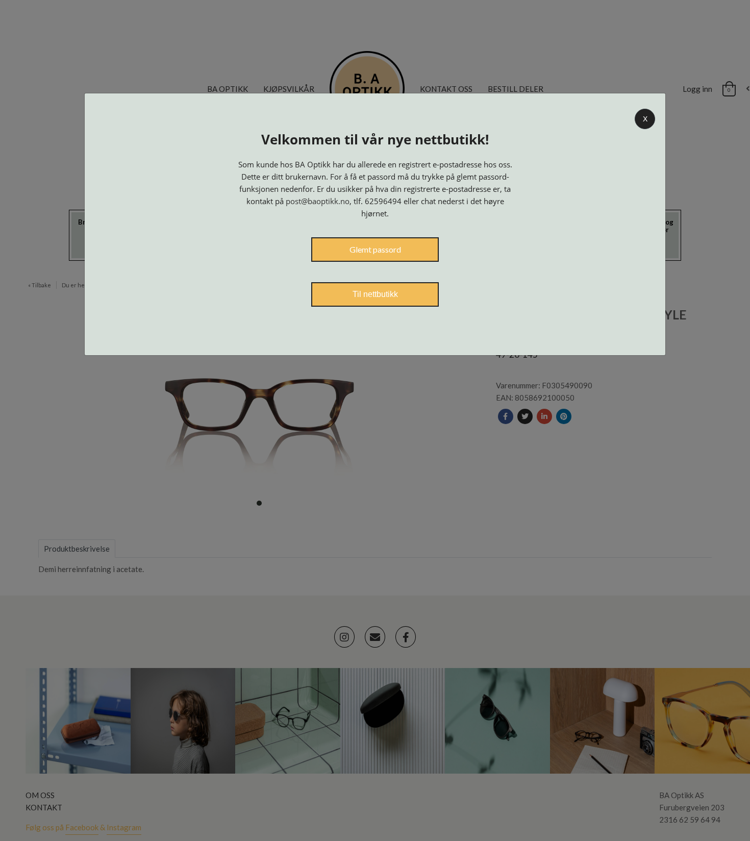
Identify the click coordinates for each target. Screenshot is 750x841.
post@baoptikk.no (317, 201)
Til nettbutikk (375, 294)
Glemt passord (375, 249)
